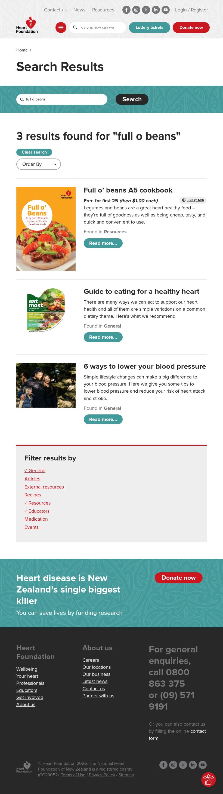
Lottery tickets (149, 27)
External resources (44, 487)
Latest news (94, 681)
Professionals (30, 683)
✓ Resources (37, 503)
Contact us (55, 10)
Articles (32, 479)
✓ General (34, 471)
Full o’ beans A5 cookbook (128, 190)
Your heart (27, 676)
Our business (96, 674)
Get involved (29, 697)
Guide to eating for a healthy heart (141, 291)
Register (199, 10)
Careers (90, 660)
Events (31, 527)
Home (22, 50)
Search (132, 99)
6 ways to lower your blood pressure (145, 366)
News (79, 10)
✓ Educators (36, 511)
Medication (36, 519)
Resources (103, 10)
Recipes (32, 495)
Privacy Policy (102, 775)
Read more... (103, 243)
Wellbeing (26, 669)
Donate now (191, 27)
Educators (26, 690)
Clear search (34, 152)
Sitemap (126, 775)
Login (181, 10)
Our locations (96, 667)
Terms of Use (73, 775)
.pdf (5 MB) (195, 200)
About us (25, 704)
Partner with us (98, 696)
